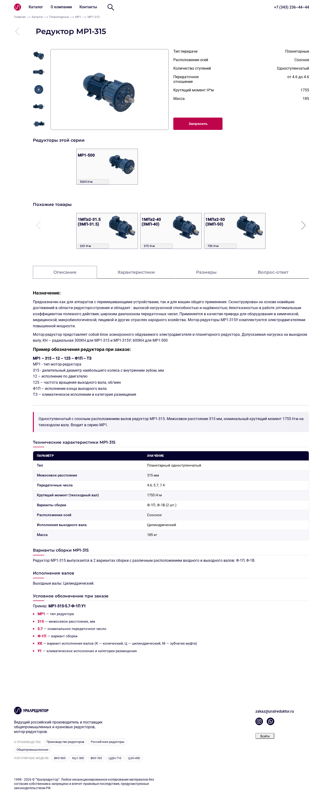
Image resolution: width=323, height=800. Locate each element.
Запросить (198, 124)
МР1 (78, 17)
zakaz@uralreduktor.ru (274, 711)
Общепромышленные (32, 749)
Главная (20, 17)
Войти (265, 736)
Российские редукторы (107, 742)
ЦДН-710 (115, 758)
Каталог (36, 7)
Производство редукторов (65, 742)
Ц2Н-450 (134, 758)
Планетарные (59, 17)
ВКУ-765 (96, 758)
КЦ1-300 (78, 758)
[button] (303, 225)
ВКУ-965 (59, 758)
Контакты (88, 7)
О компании (61, 7)
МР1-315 (93, 17)
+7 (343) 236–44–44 (291, 7)
